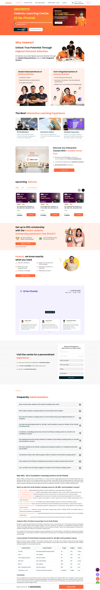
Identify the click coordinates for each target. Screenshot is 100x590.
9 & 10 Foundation (32, 187)
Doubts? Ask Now (25, 275)
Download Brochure (35, 29)
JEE (17, 187)
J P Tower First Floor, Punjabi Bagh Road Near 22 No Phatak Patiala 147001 (34, 23)
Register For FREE (25, 243)
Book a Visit (20, 29)
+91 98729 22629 (75, 290)
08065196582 (35, 587)
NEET (22, 187)
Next (83, 190)
